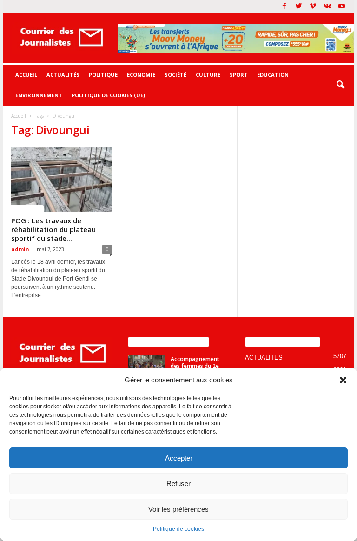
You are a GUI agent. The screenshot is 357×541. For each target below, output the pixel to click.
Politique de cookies (178, 529)
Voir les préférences (178, 509)
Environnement (38, 95)
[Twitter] (298, 6)
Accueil (26, 74)
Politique (103, 74)
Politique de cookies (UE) (108, 95)
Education (273, 74)
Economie (141, 74)
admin (20, 249)
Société (175, 74)
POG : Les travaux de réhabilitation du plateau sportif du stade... (53, 229)
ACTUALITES (27, 208)
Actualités (62, 74)
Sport (239, 74)
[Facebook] (284, 6)
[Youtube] (341, 6)
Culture (208, 74)
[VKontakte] (327, 6)
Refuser (178, 484)
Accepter (178, 458)
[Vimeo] (312, 6)
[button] (343, 380)
